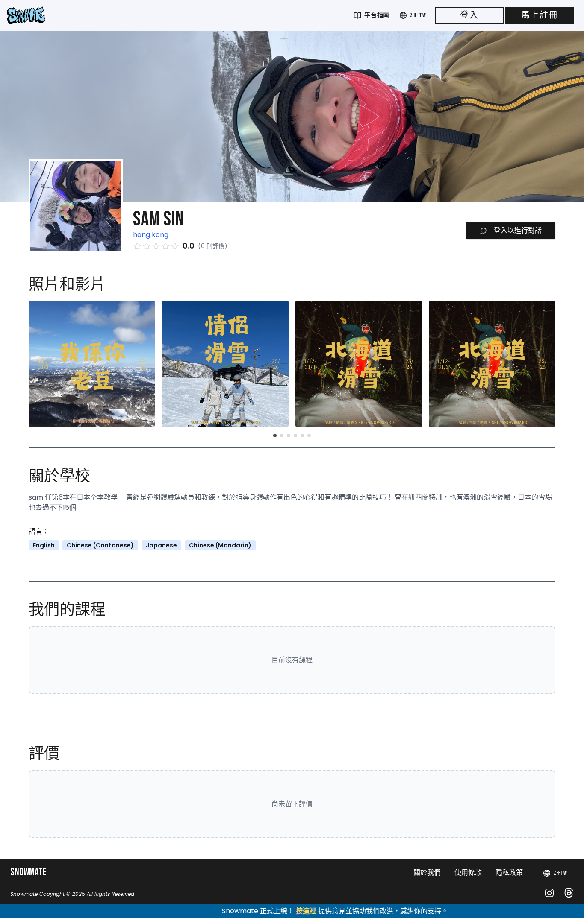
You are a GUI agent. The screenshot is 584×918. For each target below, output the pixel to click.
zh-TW (418, 15)
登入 (469, 15)
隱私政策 (509, 873)
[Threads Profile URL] (569, 893)
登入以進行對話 (518, 230)
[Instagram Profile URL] (549, 893)
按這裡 (270, 911)
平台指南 (376, 15)
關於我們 (427, 873)
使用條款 (468, 873)
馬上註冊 (539, 15)
